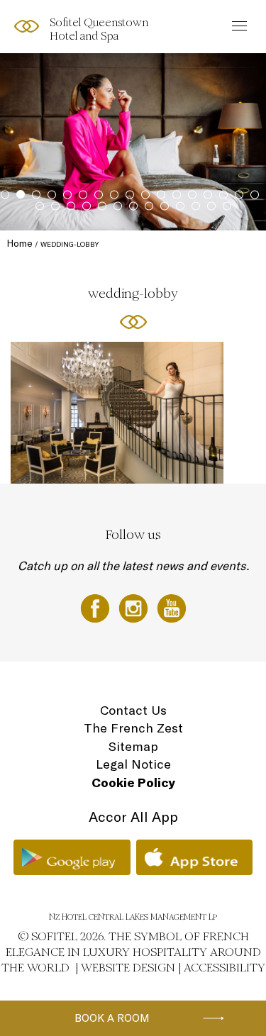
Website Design (128, 967)
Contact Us (133, 710)
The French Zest (133, 728)
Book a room (112, 1018)
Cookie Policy (133, 782)
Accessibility (224, 967)
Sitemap (133, 746)
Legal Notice (133, 764)
